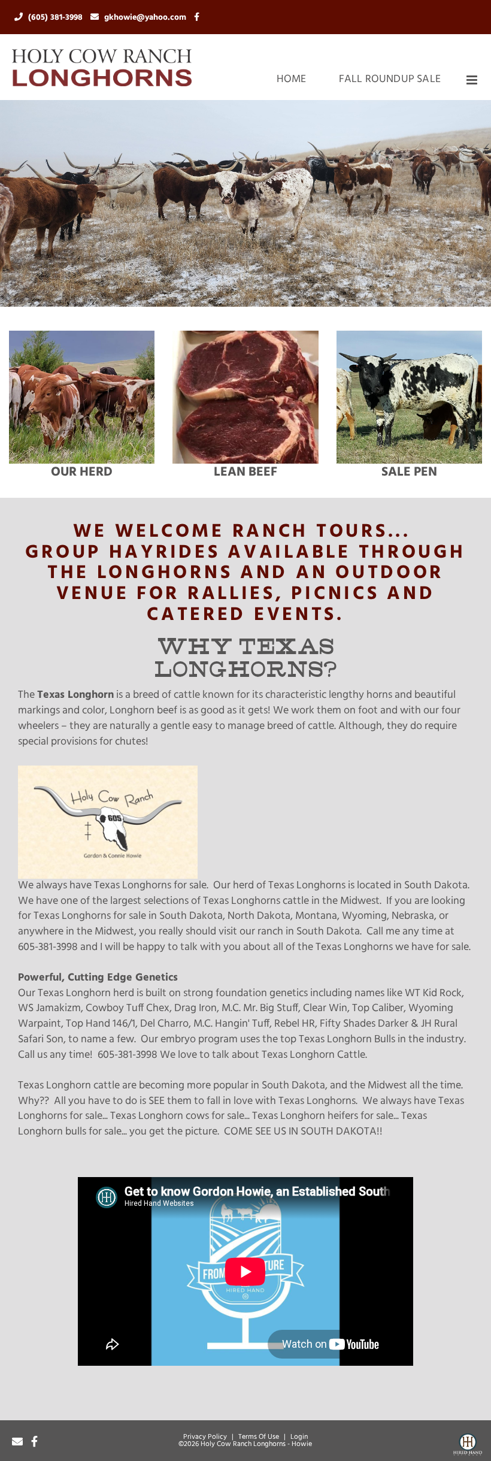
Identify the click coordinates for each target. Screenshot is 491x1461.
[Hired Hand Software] (467, 1446)
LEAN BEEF (245, 472)
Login (299, 1437)
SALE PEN (409, 472)
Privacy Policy (205, 1437)
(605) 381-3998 (56, 17)
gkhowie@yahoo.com (146, 17)
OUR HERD (82, 472)
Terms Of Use (258, 1437)
